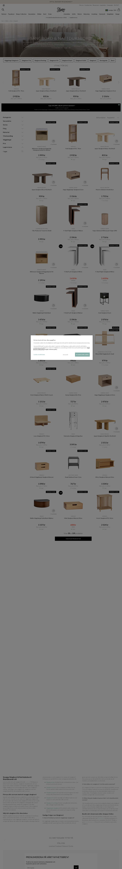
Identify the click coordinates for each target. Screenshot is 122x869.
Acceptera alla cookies (82, 354)
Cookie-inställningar (39, 354)
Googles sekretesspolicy (50, 349)
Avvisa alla (65, 354)
